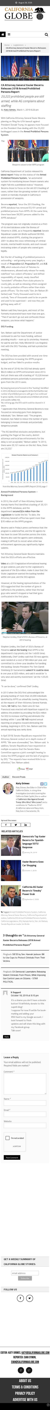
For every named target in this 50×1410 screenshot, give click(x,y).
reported (13, 204)
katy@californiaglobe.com (35, 1352)
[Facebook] (42, 784)
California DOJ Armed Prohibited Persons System (26, 918)
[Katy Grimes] (8, 788)
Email (7, 1110)
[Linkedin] (25, 825)
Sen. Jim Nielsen (41, 921)
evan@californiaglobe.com (25, 1362)
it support (16, 992)
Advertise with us (25, 1399)
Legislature (18, 44)
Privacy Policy (25, 1393)
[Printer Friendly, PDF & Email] (25, 769)
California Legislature (9, 921)
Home (7, 44)
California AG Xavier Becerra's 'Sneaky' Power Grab (32, 890)
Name (7, 1098)
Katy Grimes (10, 109)
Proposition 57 (32, 263)
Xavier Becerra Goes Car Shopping (32, 863)
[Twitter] (45, 784)
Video (3, 563)
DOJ (20, 921)
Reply (6, 1036)
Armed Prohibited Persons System (23, 912)
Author (5, 777)
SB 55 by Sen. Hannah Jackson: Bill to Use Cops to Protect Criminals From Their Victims (24, 958)
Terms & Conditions (25, 1387)
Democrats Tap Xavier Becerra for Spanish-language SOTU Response (33, 842)
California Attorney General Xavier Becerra (23, 914)
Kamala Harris (28, 921)
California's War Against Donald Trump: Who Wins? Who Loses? (30, 801)
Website (8, 1121)
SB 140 (11, 706)
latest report (7, 174)
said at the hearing (18, 650)
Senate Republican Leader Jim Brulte (15, 924)
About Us (25, 1380)
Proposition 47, (17, 263)
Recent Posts (18, 777)
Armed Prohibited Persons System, (23, 176)
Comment (9, 1071)
